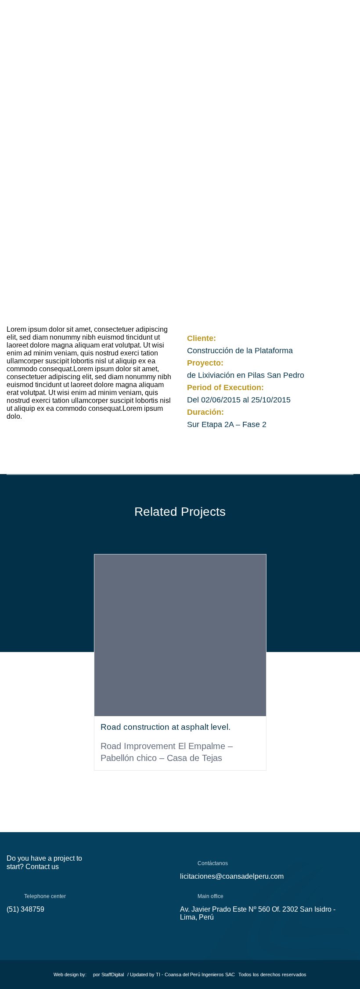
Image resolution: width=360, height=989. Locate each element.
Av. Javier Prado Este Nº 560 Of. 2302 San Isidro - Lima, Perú (257, 913)
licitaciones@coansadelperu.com (232, 876)
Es (327, 21)
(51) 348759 (25, 909)
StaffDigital (112, 974)
